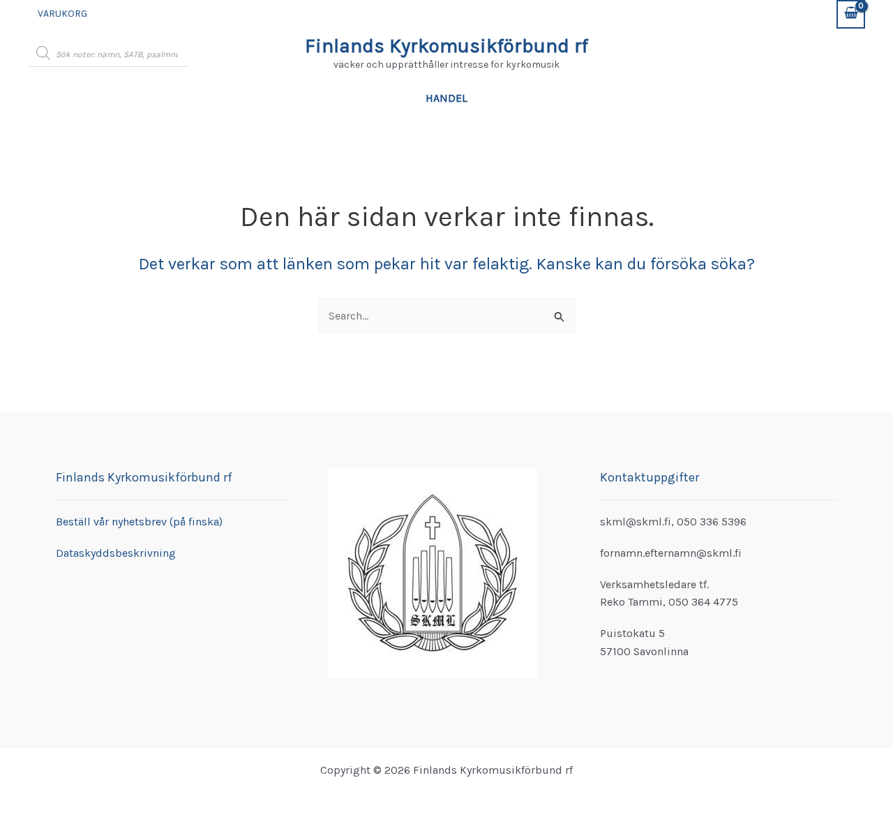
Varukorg (62, 14)
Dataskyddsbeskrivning (116, 553)
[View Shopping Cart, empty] (850, 14)
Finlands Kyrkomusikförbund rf (446, 45)
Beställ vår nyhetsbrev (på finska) (139, 521)
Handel (446, 98)
